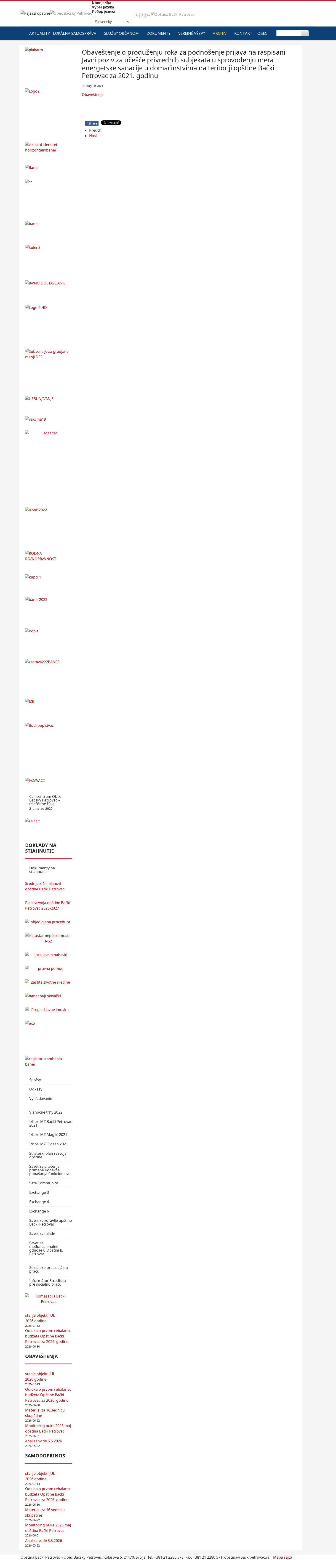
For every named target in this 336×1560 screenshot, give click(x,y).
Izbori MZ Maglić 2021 (48, 1134)
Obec (262, 33)
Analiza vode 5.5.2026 (43, 1440)
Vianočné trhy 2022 (45, 1112)
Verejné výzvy (191, 33)
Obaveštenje (93, 94)
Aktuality (39, 33)
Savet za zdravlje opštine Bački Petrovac (50, 1222)
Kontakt (243, 33)
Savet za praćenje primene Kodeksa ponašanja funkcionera (49, 1170)
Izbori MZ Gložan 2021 (48, 1144)
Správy (35, 1079)
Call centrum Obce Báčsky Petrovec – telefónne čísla (45, 802)
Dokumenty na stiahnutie (42, 870)
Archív (220, 33)
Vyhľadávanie (40, 1098)
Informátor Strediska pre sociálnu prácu (47, 1282)
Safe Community (43, 1183)
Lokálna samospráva (74, 33)
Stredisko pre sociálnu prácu (48, 1269)
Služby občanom (121, 33)
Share (91, 123)
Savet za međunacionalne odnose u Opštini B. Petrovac (46, 1248)
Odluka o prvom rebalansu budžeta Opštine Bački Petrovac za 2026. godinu (48, 1336)
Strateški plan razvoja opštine (48, 1155)
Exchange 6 (39, 1211)
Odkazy (35, 1089)
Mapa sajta (282, 1557)
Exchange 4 (39, 1201)
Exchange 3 (39, 1192)
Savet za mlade (42, 1233)
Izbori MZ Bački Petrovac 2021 (50, 1123)
